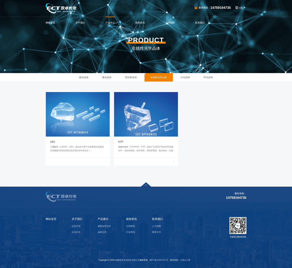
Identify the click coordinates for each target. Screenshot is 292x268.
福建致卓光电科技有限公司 (127, 260)
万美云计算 (185, 260)
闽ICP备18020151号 (158, 260)
